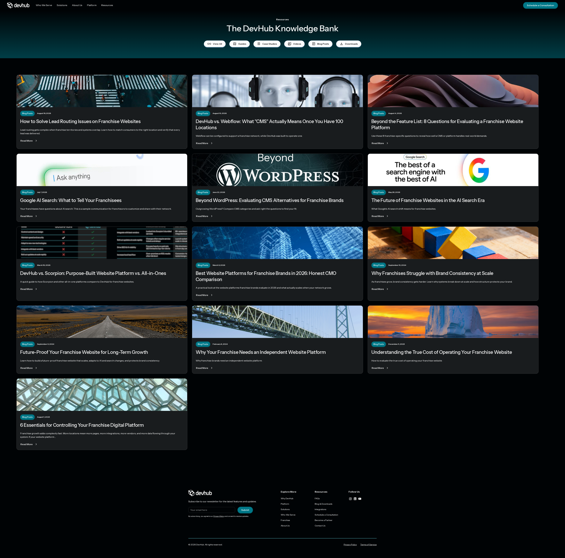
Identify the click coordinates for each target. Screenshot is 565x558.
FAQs (317, 498)
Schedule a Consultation (540, 5)
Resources (107, 5)
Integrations (320, 509)
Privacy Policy (218, 516)
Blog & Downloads (323, 504)
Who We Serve (44, 5)
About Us (77, 5)
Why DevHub (287, 498)
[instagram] (350, 499)
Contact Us (320, 525)
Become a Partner (323, 520)
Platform (92, 5)
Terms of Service (368, 544)
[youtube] (360, 499)
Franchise (285, 520)
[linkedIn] (355, 499)
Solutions (62, 5)
